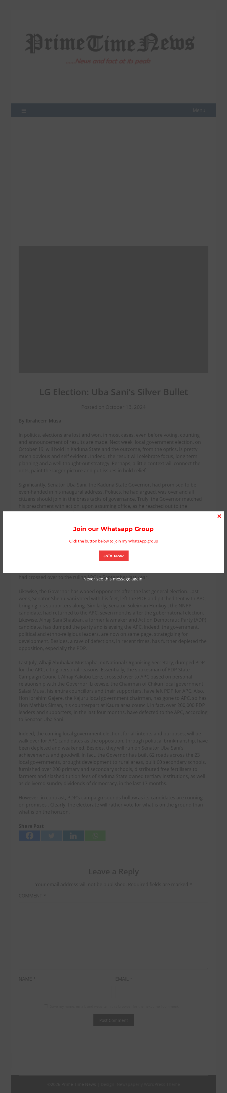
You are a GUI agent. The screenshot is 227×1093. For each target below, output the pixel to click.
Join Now (113, 555)
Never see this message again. (113, 579)
